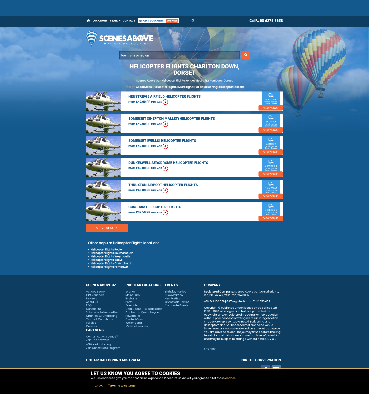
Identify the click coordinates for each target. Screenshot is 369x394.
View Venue (270, 108)
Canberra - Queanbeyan (142, 312)
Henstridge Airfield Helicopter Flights (164, 96)
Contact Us (93, 309)
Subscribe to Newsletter (102, 312)
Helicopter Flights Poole (106, 249)
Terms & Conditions (99, 319)
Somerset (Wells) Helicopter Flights (162, 141)
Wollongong (133, 323)
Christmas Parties (177, 302)
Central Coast (135, 319)
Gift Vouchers (158, 20)
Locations (100, 20)
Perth (129, 302)
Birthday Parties (175, 291)
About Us (92, 302)
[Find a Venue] (179, 55)
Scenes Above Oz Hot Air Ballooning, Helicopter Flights (150, 38)
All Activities (144, 87)
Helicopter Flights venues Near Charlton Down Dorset (197, 80)
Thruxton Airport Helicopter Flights (163, 185)
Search (115, 20)
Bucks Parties (174, 295)
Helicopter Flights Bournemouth (112, 253)
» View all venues (136, 326)
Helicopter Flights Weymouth (110, 256)
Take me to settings (121, 385)
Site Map (210, 349)
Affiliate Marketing (103, 346)
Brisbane (131, 298)
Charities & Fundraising (101, 316)
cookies (230, 378)
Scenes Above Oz (148, 80)
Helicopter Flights (165, 87)
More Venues (107, 228)
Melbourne (132, 295)
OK (98, 386)
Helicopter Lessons (231, 87)
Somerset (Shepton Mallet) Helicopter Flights (171, 118)
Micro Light (185, 87)
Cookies (91, 326)
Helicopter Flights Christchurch (111, 263)
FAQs (89, 305)
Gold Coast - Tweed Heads (143, 309)
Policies (91, 323)
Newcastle (132, 316)
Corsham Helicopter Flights (154, 207)
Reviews (91, 298)
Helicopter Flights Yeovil (106, 260)
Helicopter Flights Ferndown (109, 267)
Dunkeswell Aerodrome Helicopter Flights (168, 163)
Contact (129, 20)
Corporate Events (177, 305)
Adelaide (131, 305)
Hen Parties (172, 298)
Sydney (130, 291)
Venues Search (96, 291)
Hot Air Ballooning (206, 87)
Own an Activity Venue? (102, 338)
